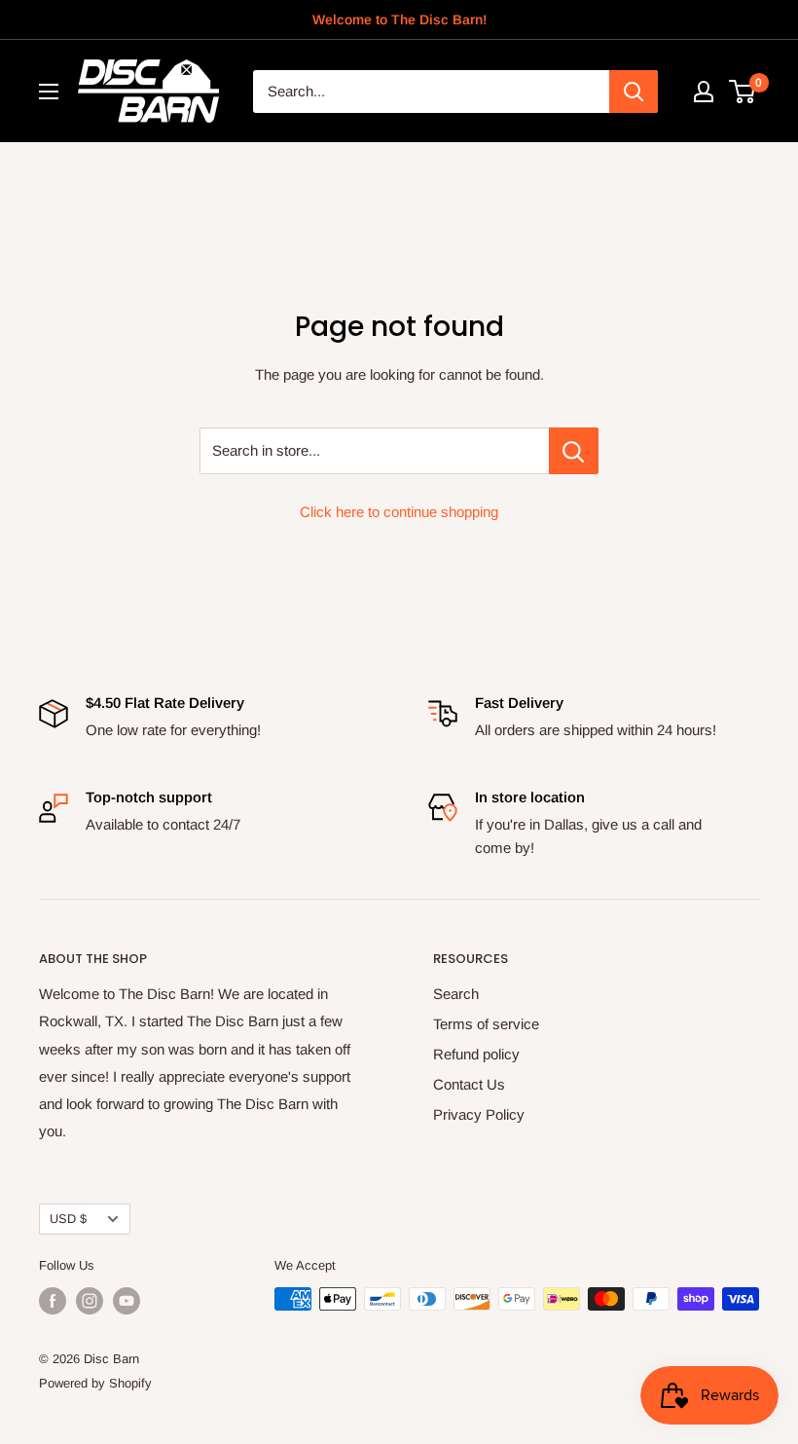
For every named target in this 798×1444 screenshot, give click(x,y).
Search (456, 993)
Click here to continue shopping (399, 511)
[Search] (633, 91)
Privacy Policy (479, 1114)
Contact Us (469, 1084)
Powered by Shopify (95, 1383)
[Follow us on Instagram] (89, 1300)
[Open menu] (48, 91)
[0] (743, 91)
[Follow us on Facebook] (52, 1300)
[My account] (703, 91)
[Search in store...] (573, 450)
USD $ (68, 1218)
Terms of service (486, 1024)
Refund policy (476, 1054)
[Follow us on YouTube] (126, 1300)
